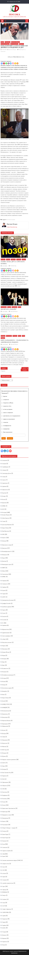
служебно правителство (7, 883)
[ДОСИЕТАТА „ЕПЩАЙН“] (14, 297)
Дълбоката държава (15, 42)
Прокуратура (5, 818)
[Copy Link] (15, 63)
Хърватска (4, 941)
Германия (4, 580)
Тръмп (3, 856)
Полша (3, 802)
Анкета (3, 480)
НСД (3, 779)
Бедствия (4, 493)
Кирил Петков (5, 528)
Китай (3, 701)
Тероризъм (4, 919)
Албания (4, 470)
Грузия (3, 590)
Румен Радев (5, 837)
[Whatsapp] (6, 63)
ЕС (3, 623)
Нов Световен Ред (14, 44)
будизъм (5, 396)
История (4, 678)
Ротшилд (4, 831)
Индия (3, 655)
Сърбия (4, 915)
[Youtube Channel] (10, 451)
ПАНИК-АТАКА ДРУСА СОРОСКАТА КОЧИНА (13, 263)
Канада (3, 684)
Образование (5, 782)
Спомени (4, 899)
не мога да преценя (7, 409)
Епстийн (4, 619)
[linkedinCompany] (5, 451)
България (3, 259)
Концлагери (5, 717)
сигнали (4, 873)
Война (3, 571)
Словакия (4, 880)
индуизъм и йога (7, 406)
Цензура (4, 541)
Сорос (3, 886)
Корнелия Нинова (6, 720)
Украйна (2, 338)
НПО (3, 534)
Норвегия (4, 776)
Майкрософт (5, 726)
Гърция (4, 593)
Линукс (4, 895)
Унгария (4, 932)
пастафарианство (7, 425)
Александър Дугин (6, 473)
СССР (3, 906)
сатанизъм (5, 422)
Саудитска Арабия (6, 850)
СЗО (3, 870)
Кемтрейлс (4, 691)
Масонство (4, 743)
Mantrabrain (14, 953)
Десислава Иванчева (7, 524)
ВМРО (3, 567)
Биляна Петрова (6, 515)
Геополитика (7, 42)
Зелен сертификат (6, 636)
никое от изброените (8, 412)
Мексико (4, 746)
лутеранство (6, 399)
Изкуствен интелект (7, 642)
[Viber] (8, 63)
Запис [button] (3, 438)
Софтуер (4, 889)
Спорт (3, 902)
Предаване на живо (6, 815)
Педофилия (4, 795)
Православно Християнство (8, 808)
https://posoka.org (12, 227)
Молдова (4, 753)
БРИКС (4, 506)
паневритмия (6, 429)
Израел (9, 307)
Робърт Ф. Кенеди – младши (8, 828)
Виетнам (4, 561)
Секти (3, 867)
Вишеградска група (6, 564)
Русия (19, 336)
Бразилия (4, 502)
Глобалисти (5, 584)
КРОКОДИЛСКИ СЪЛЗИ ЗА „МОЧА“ (5, 368)
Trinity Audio (16, 56)
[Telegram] (11, 63)
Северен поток (5, 863)
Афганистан (5, 489)
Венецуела (4, 554)
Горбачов (4, 587)
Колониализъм (5, 711)
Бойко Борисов (5, 518)
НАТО (3, 763)
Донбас (4, 928)
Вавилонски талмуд (6, 545)
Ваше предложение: (7, 432)
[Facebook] (2, 63)
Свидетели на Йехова (8, 403)
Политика (19, 259)
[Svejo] (13, 63)
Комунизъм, (5, 714)
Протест (23, 259)
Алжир (3, 476)
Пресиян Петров (12, 49)
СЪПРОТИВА (5, 912)
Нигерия (4, 769)
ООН (3, 789)
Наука (3, 766)
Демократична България (7, 600)
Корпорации (5, 724)
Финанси (4, 935)
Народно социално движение (9, 759)
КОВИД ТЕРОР (6, 704)
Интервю (4, 658)
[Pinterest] (4, 63)
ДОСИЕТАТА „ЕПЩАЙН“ (9, 309)
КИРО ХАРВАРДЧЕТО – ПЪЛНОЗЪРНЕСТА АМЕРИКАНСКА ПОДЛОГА (14, 341)
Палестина (4, 792)
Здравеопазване (5, 632)
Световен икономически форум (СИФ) (11, 860)
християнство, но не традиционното (11, 416)
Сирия (3, 876)
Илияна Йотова (5, 652)
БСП (3, 509)
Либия (3, 737)
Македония (4, 740)
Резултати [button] (10, 438)
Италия (3, 681)
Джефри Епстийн (6, 603)
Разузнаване (14, 307)
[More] (17, 63)
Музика (4, 756)
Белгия (3, 499)
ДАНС (3, 597)
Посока (14, 14)
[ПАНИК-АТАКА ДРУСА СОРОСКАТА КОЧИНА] (14, 247)
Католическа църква (5, 44)
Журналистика (5, 629)
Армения (4, 486)
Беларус (4, 496)
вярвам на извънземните (9, 419)
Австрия (4, 463)
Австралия (4, 460)
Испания (4, 671)
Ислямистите (5, 668)
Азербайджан (5, 467)
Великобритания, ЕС (7, 551)
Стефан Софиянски (6, 909)
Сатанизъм (4, 847)
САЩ (19, 307)
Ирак (3, 662)
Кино (3, 694)
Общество (21, 44)
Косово (3, 730)
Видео (2, 42)
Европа (4, 610)
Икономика (4, 649)
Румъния (4, 841)
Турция (4, 922)
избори (3, 639)
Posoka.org (13, 265)
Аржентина (5, 483)
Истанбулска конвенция (7, 675)
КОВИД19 (4, 707)
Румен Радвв (5, 834)
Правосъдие (5, 811)
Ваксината (4, 548)
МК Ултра (4, 750)
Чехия (3, 945)
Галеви (3, 521)
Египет (3, 613)
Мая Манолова (5, 531)
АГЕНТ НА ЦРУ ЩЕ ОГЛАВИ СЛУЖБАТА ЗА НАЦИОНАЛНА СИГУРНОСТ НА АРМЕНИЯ (25, 368)
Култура (8, 259)
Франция (4, 938)
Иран (3, 665)
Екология (4, 616)
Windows (4, 892)
